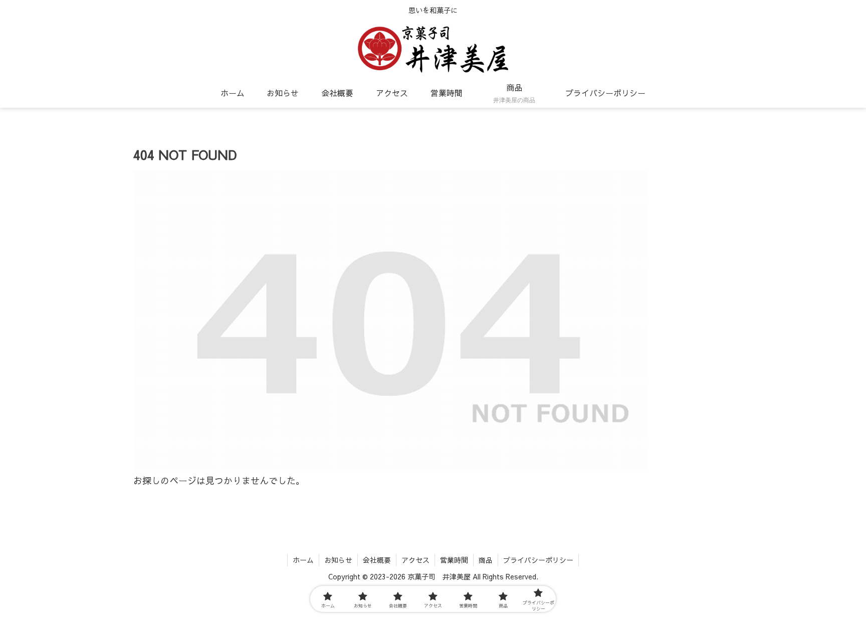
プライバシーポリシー (538, 560)
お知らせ (338, 560)
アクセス (415, 560)
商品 (486, 560)
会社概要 (377, 560)
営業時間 (454, 560)
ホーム (303, 560)
